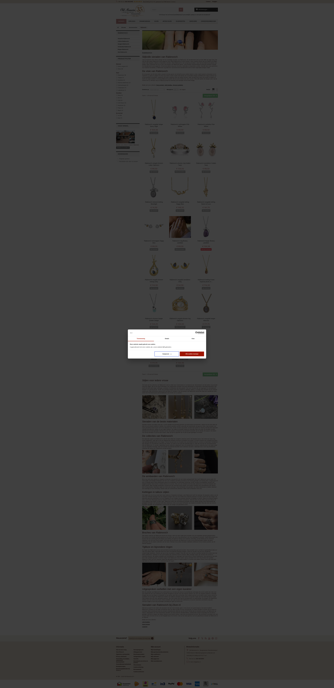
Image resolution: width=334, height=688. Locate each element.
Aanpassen (165, 354)
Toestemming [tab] (141, 338)
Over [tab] (193, 338)
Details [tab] (167, 338)
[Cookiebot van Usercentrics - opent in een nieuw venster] (196, 333)
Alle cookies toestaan (191, 354)
